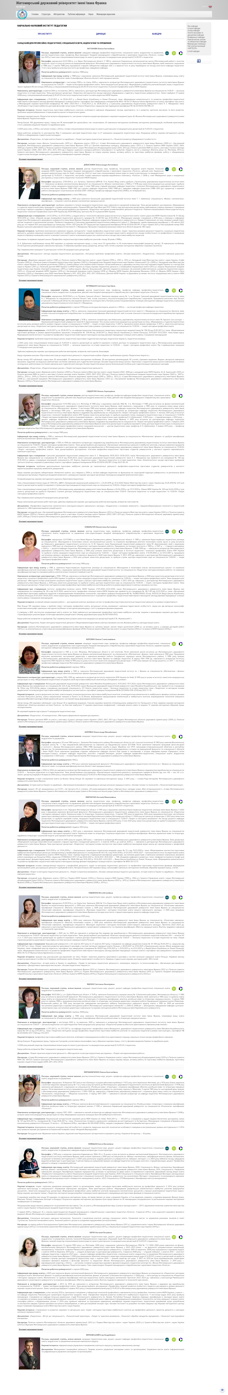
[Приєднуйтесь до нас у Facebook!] (199, 59)
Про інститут (45, 34)
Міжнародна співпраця (197, 44)
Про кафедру (193, 26)
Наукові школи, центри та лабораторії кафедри (197, 40)
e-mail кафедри (194, 51)
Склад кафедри (194, 30)
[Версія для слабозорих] (222, 1390)
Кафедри (156, 34)
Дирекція (101, 34)
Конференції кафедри (196, 37)
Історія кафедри (194, 28)
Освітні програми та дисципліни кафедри (196, 34)
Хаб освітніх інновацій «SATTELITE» (196, 47)
